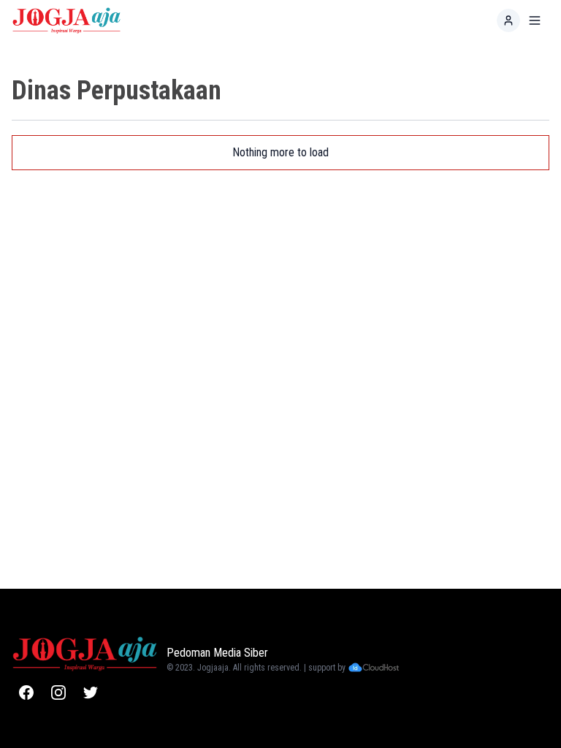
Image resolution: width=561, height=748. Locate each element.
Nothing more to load (280, 152)
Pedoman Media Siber (217, 653)
